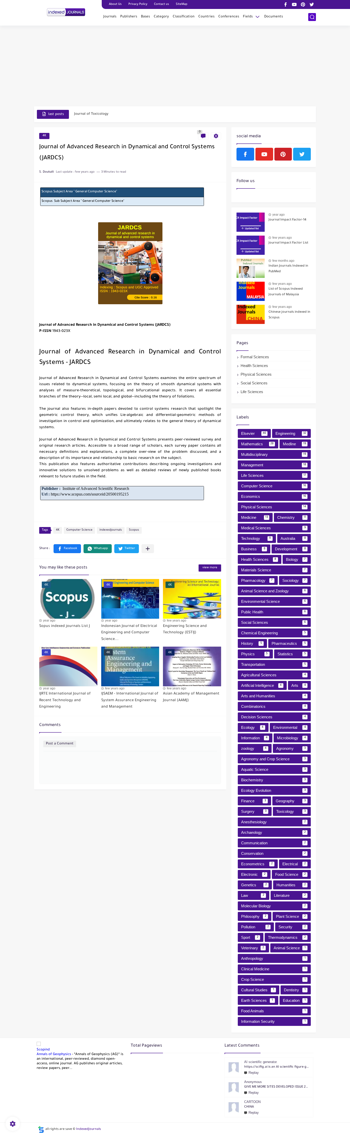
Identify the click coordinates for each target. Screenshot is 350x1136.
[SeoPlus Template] (41, 1129)
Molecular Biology (273, 906)
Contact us (161, 4)
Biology (296, 559)
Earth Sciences (257, 1000)
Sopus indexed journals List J (64, 626)
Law (252, 895)
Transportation (273, 664)
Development (290, 549)
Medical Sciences (273, 528)
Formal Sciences (255, 357)
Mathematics (257, 444)
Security (292, 927)
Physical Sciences (256, 374)
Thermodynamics (287, 937)
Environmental (289, 727)
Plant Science (291, 916)
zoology (253, 748)
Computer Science (79, 530)
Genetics (254, 885)
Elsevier (253, 433)
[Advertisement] (175, 66)
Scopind (43, 1050)
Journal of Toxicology (91, 114)
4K (44, 136)
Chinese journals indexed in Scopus (289, 315)
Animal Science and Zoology (273, 591)
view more (209, 568)
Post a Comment (60, 744)
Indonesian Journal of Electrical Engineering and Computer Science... (129, 632)
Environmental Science (273, 601)
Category (161, 17)
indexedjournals (110, 530)
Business (253, 549)
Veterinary (252, 948)
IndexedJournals (88, 1129)
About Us (115, 4)
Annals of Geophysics (54, 1054)
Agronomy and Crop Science (273, 759)
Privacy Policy (137, 4)
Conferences (228, 17)
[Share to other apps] (147, 548)
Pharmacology (257, 580)
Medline (294, 444)
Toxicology (291, 811)
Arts (298, 685)
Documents (273, 17)
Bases (145, 17)
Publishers (128, 17)
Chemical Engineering (273, 633)
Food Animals (273, 1011)
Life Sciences (252, 392)
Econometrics (257, 864)
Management (273, 465)
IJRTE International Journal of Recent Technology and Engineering (65, 700)
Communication (273, 843)
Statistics (291, 654)
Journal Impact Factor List (288, 243)
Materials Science (273, 570)
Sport (249, 937)
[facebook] (285, 4)
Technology (256, 538)
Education (294, 1000)
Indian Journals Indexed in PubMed (288, 269)
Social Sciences (254, 383)
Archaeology (273, 832)
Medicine (254, 517)
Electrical (294, 864)
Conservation (273, 853)
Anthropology (273, 958)
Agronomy (291, 748)
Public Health (273, 612)
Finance (253, 801)
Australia (293, 538)
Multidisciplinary (273, 454)
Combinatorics (273, 706)
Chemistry (291, 517)
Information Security (273, 1021)
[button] (67, 548)
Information (254, 738)
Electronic (253, 874)
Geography (291, 801)
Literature (290, 895)
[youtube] (294, 4)
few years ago (176, 620)
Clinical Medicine (273, 969)
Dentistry (295, 990)
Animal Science (290, 948)
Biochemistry (273, 780)
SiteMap (181, 4)
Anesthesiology (273, 822)
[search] (312, 17)
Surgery (253, 811)
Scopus (134, 530)
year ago (49, 620)
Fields (248, 17)
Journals (109, 17)
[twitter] (311, 4)
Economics (273, 496)
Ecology (252, 727)
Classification (183, 17)
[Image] (250, 222)
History (251, 643)
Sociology (294, 580)
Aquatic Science (273, 769)
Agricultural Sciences (273, 675)
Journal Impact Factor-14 (287, 220)
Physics (254, 654)
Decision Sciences (273, 717)
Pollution (255, 927)
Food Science (290, 874)
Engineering (290, 433)
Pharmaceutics (289, 643)
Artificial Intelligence (261, 685)
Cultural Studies (257, 990)
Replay (254, 1073)
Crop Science (273, 979)
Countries (206, 17)
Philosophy (253, 916)
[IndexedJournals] (66, 12)
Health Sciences (254, 365)
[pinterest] (303, 4)
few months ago (283, 260)
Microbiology (291, 738)
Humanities (291, 885)
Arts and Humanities (273, 696)
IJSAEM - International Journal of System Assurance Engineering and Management (129, 700)
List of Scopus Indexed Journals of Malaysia (286, 292)
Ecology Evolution (273, 790)
